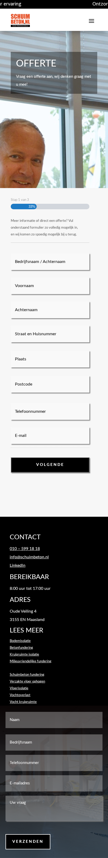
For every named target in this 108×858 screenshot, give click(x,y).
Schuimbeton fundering (27, 674)
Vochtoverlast (20, 695)
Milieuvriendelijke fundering (30, 661)
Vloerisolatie (19, 688)
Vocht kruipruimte (23, 702)
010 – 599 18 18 (25, 549)
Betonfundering (21, 648)
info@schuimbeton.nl (29, 557)
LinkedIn (17, 565)
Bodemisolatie (20, 641)
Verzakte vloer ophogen (27, 681)
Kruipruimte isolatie (24, 654)
